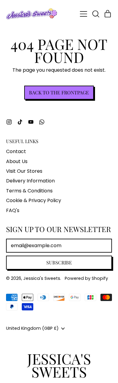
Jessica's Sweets (41, 278)
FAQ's (12, 210)
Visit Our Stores (24, 171)
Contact (16, 151)
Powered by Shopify (86, 278)
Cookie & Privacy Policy (33, 200)
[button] (95, 14)
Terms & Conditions (29, 190)
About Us (17, 161)
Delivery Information (30, 180)
